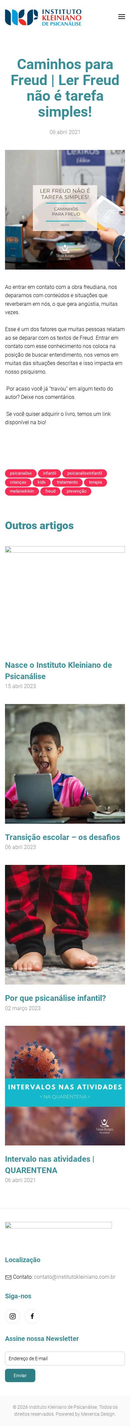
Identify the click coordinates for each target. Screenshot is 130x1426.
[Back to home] (43, 16)
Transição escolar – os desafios (62, 837)
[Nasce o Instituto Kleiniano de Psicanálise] (65, 598)
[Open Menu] (121, 16)
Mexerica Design (98, 1414)
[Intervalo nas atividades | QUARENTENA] (65, 1085)
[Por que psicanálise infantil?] (65, 924)
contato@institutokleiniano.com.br (74, 1277)
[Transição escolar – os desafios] (65, 763)
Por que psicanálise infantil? (55, 998)
